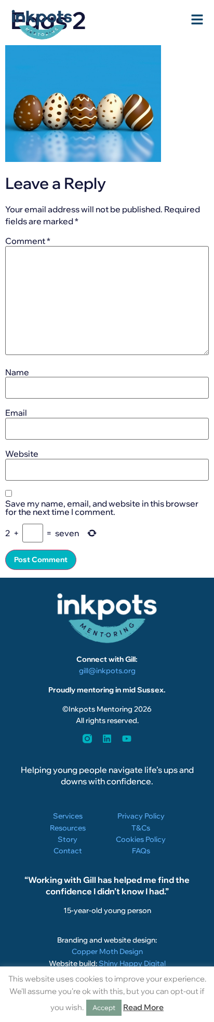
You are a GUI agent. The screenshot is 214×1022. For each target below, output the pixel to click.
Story (67, 839)
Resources (68, 828)
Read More (143, 1007)
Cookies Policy (141, 839)
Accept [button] (103, 1007)
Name (17, 372)
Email (16, 412)
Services (68, 816)
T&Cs (140, 828)
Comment (27, 241)
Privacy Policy (141, 816)
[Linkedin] (107, 738)
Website (21, 453)
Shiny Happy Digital (132, 963)
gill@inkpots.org (107, 670)
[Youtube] (126, 738)
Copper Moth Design (107, 951)
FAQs (141, 850)
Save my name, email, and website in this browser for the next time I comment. (101, 507)
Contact (68, 850)
